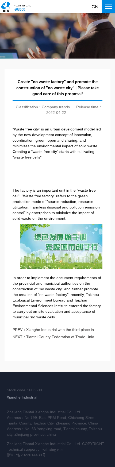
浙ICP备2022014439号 (26, 455)
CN (94, 6)
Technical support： (35, 449)
